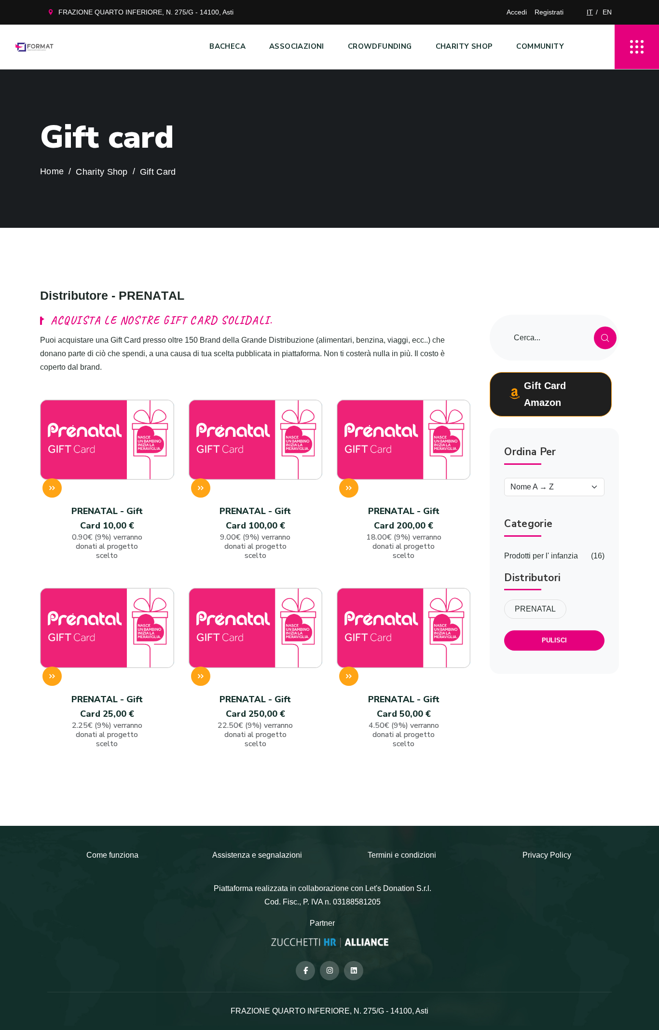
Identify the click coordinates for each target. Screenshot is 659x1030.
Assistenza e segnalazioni (257, 855)
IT (590, 12)
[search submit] (605, 337)
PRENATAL (535, 609)
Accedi (517, 12)
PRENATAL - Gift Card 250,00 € (255, 721)
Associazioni (296, 46)
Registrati (549, 12)
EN (607, 12)
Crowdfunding (380, 46)
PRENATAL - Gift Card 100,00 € (255, 533)
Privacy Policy (546, 855)
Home (52, 171)
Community (540, 46)
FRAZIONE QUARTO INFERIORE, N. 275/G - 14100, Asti (145, 12)
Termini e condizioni (402, 855)
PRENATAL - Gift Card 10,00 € (107, 533)
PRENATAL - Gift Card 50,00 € (403, 721)
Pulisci (554, 640)
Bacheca (227, 46)
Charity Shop (464, 46)
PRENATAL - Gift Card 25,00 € (107, 721)
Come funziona (112, 855)
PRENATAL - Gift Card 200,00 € (403, 533)
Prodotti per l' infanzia (541, 556)
